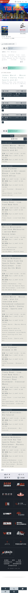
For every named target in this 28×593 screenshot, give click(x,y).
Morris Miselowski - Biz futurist (12, 414)
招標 (20, 560)
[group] (21, 91)
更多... (22, 61)
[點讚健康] (7, 494)
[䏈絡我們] (5, 477)
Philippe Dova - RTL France (13, 401)
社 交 (22, 474)
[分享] (19, 474)
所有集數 (4, 34)
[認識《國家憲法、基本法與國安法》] (20, 523)
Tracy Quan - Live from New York (11, 203)
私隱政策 (7, 563)
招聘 (14, 560)
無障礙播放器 (17, 563)
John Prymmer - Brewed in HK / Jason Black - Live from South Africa (14, 172)
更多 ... (3, 470)
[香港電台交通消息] (5, 474)
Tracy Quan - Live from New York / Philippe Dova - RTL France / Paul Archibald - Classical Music (13, 378)
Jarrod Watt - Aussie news (13, 251)
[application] (13, 91)
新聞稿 (6, 560)
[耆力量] (7, 533)
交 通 (8, 474)
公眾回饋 (22, 477)
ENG (18, 1)
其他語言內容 (13, 565)
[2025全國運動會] (7, 484)
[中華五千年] (7, 552)
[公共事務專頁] (7, 513)
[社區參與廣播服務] (20, 513)
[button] (3, 91)
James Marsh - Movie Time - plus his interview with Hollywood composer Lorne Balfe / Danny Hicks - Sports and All (13, 304)
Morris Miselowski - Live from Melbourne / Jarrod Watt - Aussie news (13, 230)
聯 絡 (8, 477)
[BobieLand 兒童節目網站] (20, 494)
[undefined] (16, 1)
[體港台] (20, 484)
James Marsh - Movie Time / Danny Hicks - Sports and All (14, 77)
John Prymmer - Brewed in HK (10, 349)
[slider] (11, 91)
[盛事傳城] (20, 533)
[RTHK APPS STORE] (7, 543)
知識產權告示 (8, 562)
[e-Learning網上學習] (20, 504)
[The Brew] (2, 98)
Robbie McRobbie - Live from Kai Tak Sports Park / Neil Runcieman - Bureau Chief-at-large (13, 442)
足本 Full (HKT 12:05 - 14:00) (14, 153)
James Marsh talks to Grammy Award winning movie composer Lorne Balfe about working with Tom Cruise (14, 332)
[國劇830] (7, 504)
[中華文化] (7, 523)
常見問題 (19, 562)
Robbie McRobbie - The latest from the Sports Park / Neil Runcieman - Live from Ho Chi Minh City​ (12, 264)
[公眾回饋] (18, 477)
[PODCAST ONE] (20, 543)
